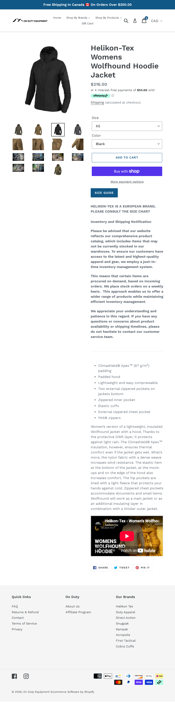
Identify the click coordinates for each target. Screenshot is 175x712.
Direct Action (126, 617)
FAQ (15, 606)
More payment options (127, 181)
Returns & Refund (25, 612)
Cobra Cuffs (125, 646)
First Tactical (126, 640)
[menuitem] (57, 18)
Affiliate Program (78, 612)
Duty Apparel (125, 612)
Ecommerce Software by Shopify (72, 691)
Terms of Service (24, 623)
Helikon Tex (124, 606)
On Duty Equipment (36, 691)
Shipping (97, 102)
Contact (18, 617)
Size (95, 118)
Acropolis (123, 635)
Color (96, 135)
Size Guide (104, 192)
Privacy (17, 629)
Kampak (122, 629)
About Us (73, 606)
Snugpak (122, 623)
